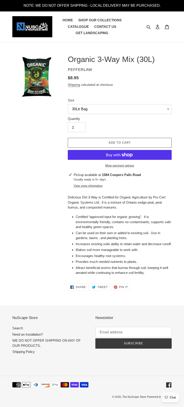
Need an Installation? (27, 334)
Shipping (74, 84)
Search (17, 328)
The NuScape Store (134, 396)
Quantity (74, 119)
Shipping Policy (23, 352)
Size (71, 100)
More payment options (119, 165)
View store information (88, 185)
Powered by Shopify (159, 396)
